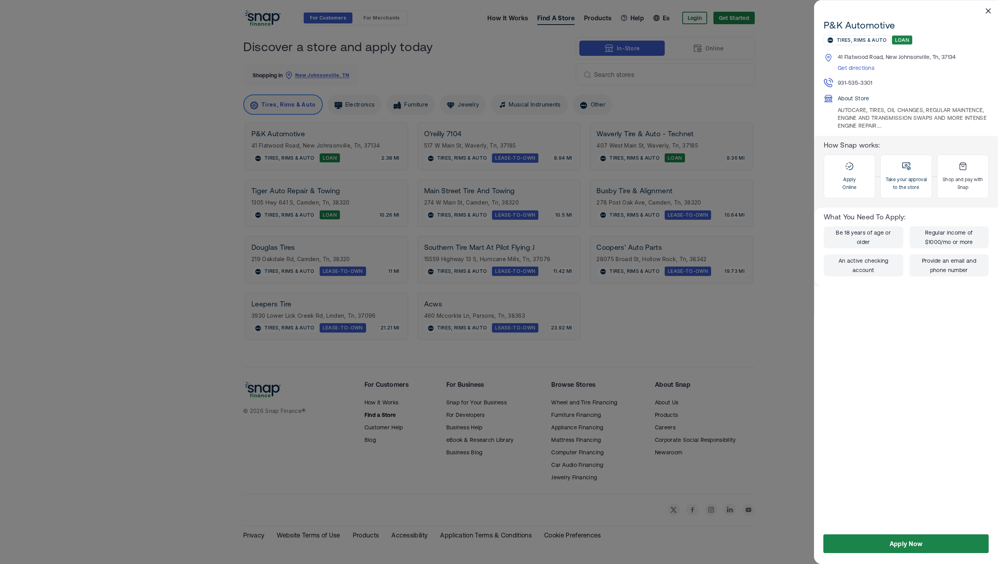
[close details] (988, 10)
